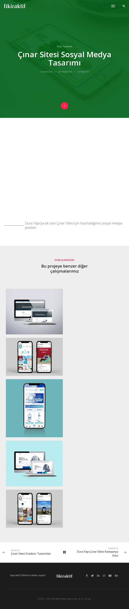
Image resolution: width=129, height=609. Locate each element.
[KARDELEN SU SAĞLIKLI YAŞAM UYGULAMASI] (34, 408)
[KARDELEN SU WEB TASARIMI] (34, 463)
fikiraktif (67, 71)
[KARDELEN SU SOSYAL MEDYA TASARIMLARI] (34, 357)
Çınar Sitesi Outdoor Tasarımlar (31, 553)
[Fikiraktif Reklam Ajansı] (15, 6)
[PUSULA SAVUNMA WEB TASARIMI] (34, 311)
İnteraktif (83, 71)
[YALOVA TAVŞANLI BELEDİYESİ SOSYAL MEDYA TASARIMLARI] (34, 509)
